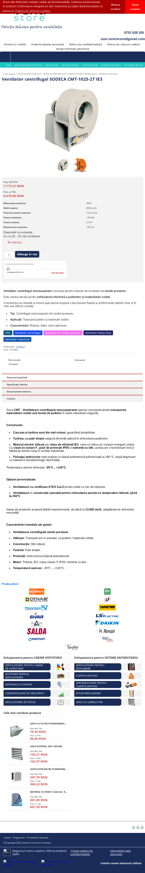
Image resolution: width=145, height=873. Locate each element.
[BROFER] (72, 647)
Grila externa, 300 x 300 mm (46, 746)
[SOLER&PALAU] (107, 599)
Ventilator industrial (17, 339)
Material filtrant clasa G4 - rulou (48, 791)
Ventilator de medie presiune (63, 332)
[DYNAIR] (37, 599)
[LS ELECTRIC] (107, 615)
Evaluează (80, 359)
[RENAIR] (107, 631)
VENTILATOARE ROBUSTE (54, 74)
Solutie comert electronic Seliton (121, 863)
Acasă (7, 837)
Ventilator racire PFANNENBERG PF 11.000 (48, 769)
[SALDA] (37, 631)
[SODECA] (37, 591)
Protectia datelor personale (47, 44)
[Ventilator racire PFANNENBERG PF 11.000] (16, 776)
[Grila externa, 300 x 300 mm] (16, 754)
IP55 (7, 332)
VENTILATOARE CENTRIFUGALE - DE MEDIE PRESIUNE (93, 74)
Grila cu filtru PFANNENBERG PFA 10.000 (48, 723)
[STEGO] (37, 623)
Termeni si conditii (15, 44)
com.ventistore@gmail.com (123, 39)
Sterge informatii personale (72, 48)
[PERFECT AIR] (107, 639)
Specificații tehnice (17, 384)
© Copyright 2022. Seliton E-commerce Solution (27, 842)
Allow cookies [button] (135, 6)
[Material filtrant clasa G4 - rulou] (16, 799)
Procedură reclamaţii (37, 837)
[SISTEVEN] (37, 639)
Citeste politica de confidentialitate (81, 852)
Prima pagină (9, 74)
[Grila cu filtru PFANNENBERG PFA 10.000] (16, 731)
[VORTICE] (107, 591)
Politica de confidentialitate (85, 44)
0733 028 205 (134, 32)
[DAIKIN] (107, 623)
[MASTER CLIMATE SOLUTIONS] (107, 607)
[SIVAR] (37, 615)
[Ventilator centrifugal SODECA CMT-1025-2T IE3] (72, 154)
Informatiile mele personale (120, 852)
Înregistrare (19, 837)
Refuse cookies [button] (115, 6)
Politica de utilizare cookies (123, 44)
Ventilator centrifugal (28, 332)
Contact (11, 398)
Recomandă (14, 359)
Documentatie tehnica (19, 391)
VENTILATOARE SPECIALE (29, 74)
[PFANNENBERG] (37, 607)
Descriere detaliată (17, 377)
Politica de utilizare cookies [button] (32, 11)
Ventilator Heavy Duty (98, 332)
